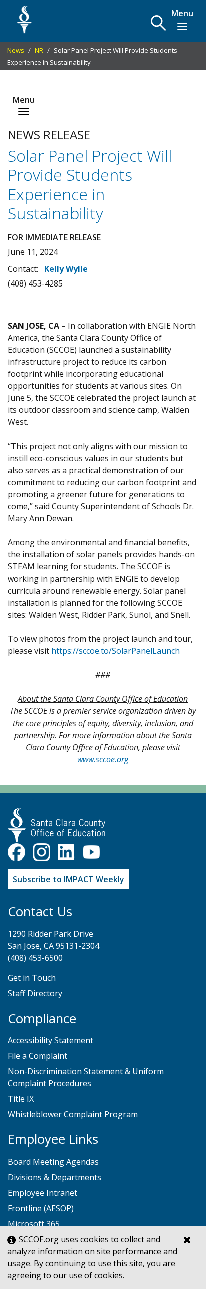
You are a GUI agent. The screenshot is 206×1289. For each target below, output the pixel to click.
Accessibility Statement (51, 1040)
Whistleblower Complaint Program (73, 1114)
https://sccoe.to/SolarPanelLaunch (116, 650)
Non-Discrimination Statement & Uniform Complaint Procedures (86, 1077)
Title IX (21, 1098)
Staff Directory (35, 993)
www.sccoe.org (103, 759)
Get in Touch (32, 977)
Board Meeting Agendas (53, 1161)
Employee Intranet (43, 1192)
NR (39, 50)
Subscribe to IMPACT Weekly (68, 879)
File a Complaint (38, 1055)
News (16, 50)
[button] (158, 23)
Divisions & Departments (55, 1177)
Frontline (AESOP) (41, 1208)
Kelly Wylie (66, 268)
